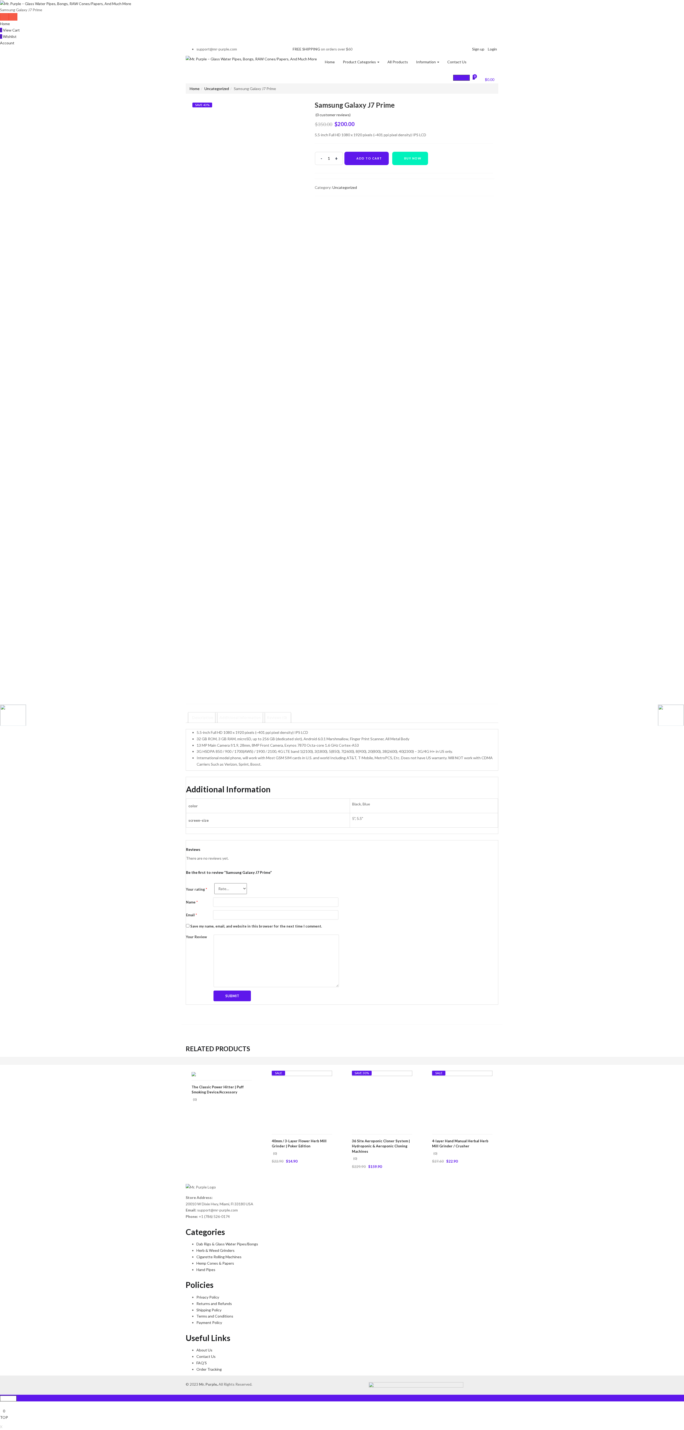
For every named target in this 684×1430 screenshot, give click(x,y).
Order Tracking (209, 1369)
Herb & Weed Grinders (215, 1250)
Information (426, 62)
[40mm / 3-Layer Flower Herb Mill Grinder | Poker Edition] (302, 1100)
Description (202, 717)
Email (191, 915)
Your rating (196, 889)
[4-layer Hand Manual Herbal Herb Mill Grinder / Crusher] (462, 1100)
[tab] (202, 717)
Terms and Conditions (214, 1316)
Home (5, 23)
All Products (397, 62)
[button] (486, 78)
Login (492, 49)
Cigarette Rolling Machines (219, 1256)
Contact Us (457, 62)
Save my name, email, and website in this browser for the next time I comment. (256, 926)
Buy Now (413, 158)
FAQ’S (201, 1363)
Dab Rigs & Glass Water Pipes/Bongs (227, 1244)
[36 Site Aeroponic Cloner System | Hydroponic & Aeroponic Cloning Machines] (382, 1100)
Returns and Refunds (214, 1303)
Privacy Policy (207, 1297)
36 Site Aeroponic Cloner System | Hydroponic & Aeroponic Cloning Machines (381, 1146)
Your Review (196, 937)
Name (192, 902)
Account (7, 43)
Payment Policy (209, 1322)
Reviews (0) (277, 717)
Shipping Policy (208, 1310)
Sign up (478, 49)
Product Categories (360, 62)
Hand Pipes (205, 1269)
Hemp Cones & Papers (215, 1263)
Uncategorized (216, 88)
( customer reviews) (333, 114)
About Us (204, 1350)
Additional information (240, 717)
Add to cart (369, 158)
